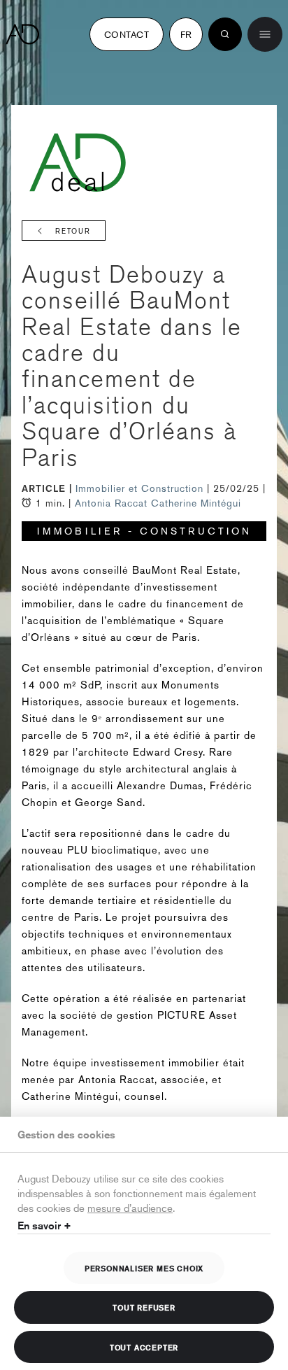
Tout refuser (144, 1307)
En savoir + (44, 1225)
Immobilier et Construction (141, 488)
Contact (126, 34)
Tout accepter (144, 1347)
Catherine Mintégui (196, 503)
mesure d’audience (130, 1207)
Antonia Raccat (111, 503)
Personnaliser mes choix (144, 1268)
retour (73, 231)
